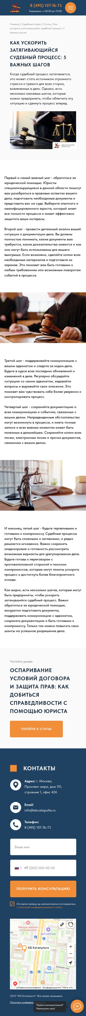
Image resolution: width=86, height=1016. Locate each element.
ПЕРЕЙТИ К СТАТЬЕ (36, 729)
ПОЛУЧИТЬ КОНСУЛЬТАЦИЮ (43, 889)
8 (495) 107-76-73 (46, 5)
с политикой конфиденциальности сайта (39, 907)
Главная (14, 24)
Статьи (47, 24)
